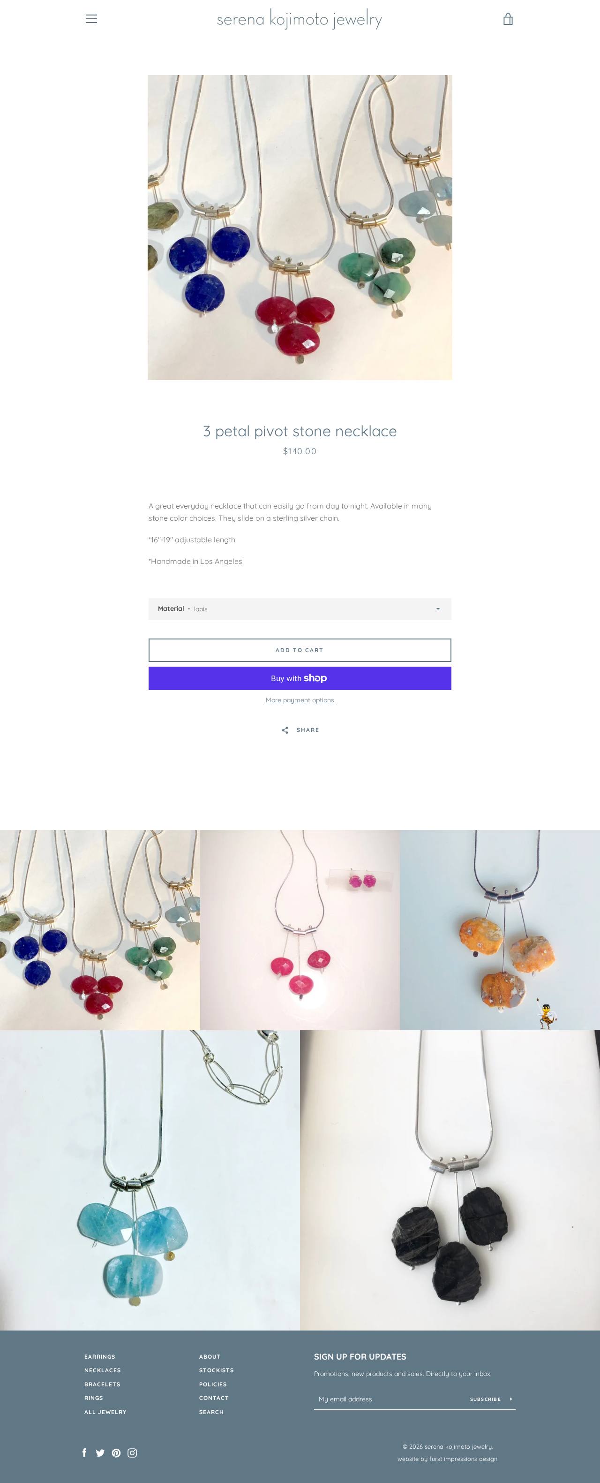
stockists (216, 1370)
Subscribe (486, 1399)
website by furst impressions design (447, 1458)
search (211, 1411)
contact (214, 1397)
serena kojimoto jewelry (458, 1446)
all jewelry (105, 1411)
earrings (99, 1356)
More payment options (300, 700)
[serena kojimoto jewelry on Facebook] (84, 1452)
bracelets (102, 1384)
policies (213, 1384)
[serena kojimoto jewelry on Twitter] (100, 1452)
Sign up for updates (360, 1356)
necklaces (102, 1370)
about (210, 1356)
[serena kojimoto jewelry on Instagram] (132, 1452)
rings (93, 1397)
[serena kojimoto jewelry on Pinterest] (116, 1452)
